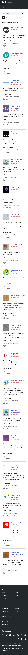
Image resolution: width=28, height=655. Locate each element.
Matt (4, 619)
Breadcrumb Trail (16, 132)
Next (18, 581)
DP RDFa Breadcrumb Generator (15, 466)
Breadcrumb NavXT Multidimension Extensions (17, 354)
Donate (18, 608)
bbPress (5, 622)
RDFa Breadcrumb (17, 215)
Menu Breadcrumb (17, 244)
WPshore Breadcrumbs (15, 411)
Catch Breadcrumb (17, 187)
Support (4, 606)
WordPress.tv (6, 611)
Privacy (4, 598)
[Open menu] (25, 2)
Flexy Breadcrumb (17, 53)
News (3, 592)
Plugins (17, 595)
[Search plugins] (22, 13)
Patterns (17, 598)
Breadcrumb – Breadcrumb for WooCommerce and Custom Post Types (17, 81)
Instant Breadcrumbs (18, 296)
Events (17, 606)
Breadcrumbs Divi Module (15, 107)
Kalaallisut (8, 631)
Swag (17, 611)
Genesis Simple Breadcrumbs (16, 326)
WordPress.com (7, 616)
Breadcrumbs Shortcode (15, 496)
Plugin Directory (6, 7)
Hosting (4, 595)
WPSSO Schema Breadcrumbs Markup (16, 271)
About (3, 590)
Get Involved (18, 603)
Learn (3, 603)
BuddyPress (6, 624)
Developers (5, 608)
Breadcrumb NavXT (17, 27)
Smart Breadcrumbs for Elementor (17, 437)
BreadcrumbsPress (17, 523)
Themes (17, 592)
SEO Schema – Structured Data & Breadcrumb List (17, 553)
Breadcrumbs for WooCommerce (16, 160)
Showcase (18, 590)
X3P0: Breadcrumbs (17, 380)
